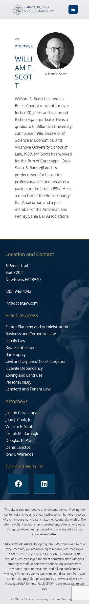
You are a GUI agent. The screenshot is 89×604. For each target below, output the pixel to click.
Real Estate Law (19, 347)
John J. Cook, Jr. (18, 419)
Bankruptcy (15, 354)
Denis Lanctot (17, 447)
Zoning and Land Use (24, 375)
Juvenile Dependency (24, 368)
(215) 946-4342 (18, 291)
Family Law (15, 340)
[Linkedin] (44, 484)
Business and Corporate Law (30, 333)
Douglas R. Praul (20, 440)
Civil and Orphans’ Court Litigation (36, 361)
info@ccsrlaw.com (21, 303)
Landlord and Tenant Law (28, 389)
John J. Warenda (19, 454)
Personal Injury (18, 382)
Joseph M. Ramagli (21, 433)
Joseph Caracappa (21, 412)
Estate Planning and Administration (36, 326)
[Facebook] (18, 484)
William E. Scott (19, 426)
